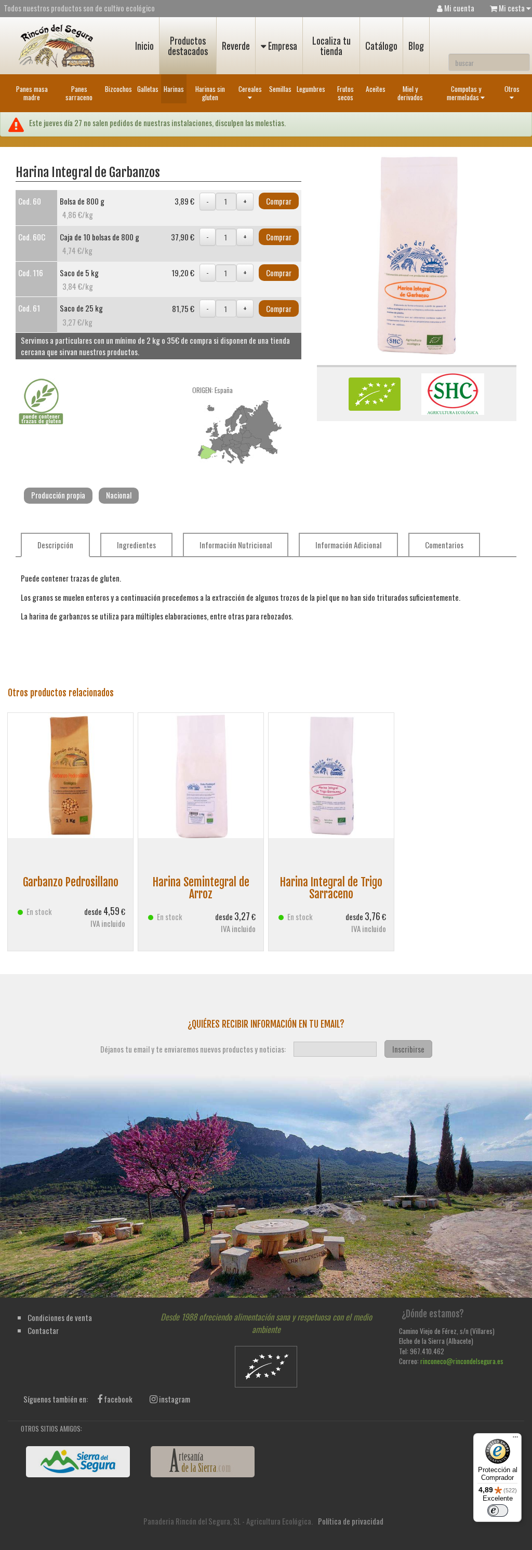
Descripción (55, 544)
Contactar (43, 1330)
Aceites (375, 89)
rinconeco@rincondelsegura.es (461, 1361)
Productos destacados (188, 46)
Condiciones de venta (60, 1317)
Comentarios (444, 544)
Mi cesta (511, 8)
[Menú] (515, 1439)
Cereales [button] (250, 89)
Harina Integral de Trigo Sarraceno (331, 887)
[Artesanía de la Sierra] (203, 1462)
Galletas (147, 89)
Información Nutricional (236, 544)
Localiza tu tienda (331, 46)
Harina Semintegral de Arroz (201, 887)
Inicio (144, 45)
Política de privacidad (350, 1521)
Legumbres (311, 89)
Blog (416, 45)
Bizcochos (118, 89)
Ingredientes (136, 544)
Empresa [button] (281, 45)
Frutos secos (345, 93)
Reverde (236, 45)
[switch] (497, 1510)
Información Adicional (348, 544)
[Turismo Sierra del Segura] (78, 1462)
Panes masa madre (32, 93)
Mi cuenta (458, 8)
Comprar (278, 201)
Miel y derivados (410, 93)
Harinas (174, 89)
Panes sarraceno (78, 93)
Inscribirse (408, 1049)
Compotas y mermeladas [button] (464, 93)
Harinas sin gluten (210, 93)
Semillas (280, 89)
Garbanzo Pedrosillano (70, 882)
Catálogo (381, 45)
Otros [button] (512, 89)
